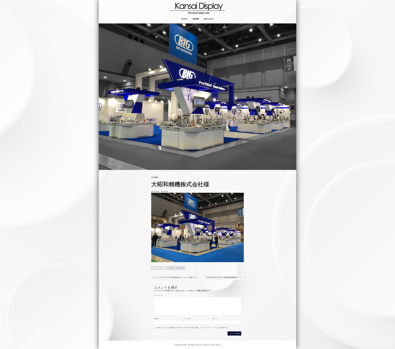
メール (186, 318)
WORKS (184, 19)
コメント (158, 295)
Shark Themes (216, 345)
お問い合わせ (209, 19)
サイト (214, 318)
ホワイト (163, 268)
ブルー (154, 268)
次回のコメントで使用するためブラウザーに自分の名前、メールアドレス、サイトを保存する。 (192, 327)
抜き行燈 (181, 268)
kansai (165, 191)
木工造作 (154, 177)
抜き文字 (172, 268)
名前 (157, 318)
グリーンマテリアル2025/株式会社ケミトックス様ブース (175, 277)
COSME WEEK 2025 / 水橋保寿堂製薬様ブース (224, 277)
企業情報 (195, 19)
